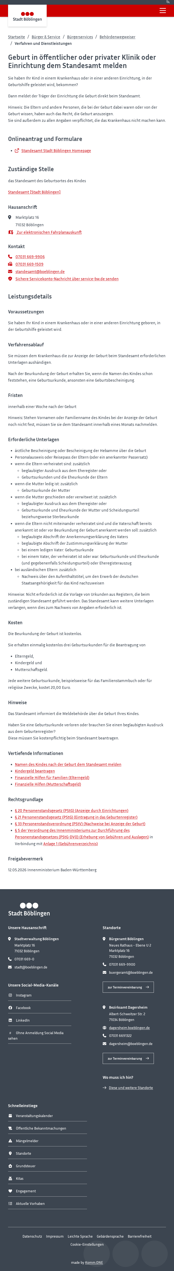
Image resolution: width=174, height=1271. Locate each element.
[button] (163, 10)
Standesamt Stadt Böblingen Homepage (56, 150)
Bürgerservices (80, 36)
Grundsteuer (25, 1166)
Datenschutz (32, 1236)
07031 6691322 (120, 1036)
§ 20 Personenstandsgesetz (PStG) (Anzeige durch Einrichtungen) (71, 810)
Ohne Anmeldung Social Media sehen (35, 1035)
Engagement (26, 1191)
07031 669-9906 (30, 256)
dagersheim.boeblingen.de (129, 1028)
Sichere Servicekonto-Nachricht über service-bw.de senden (67, 278)
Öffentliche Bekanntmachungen (41, 1128)
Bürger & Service (46, 36)
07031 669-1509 (29, 264)
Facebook (23, 1008)
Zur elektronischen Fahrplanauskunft (49, 232)
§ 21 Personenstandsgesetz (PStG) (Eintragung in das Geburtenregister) (76, 817)
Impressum (55, 1236)
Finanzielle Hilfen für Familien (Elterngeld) (52, 777)
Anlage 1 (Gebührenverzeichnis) (70, 843)
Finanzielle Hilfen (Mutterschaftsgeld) (48, 784)
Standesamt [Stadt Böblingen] (34, 191)
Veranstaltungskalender (34, 1116)
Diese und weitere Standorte (131, 1088)
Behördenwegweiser (117, 36)
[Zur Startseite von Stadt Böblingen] (27, 16)
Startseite (16, 36)
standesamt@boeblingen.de (40, 271)
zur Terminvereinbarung (125, 987)
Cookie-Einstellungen (87, 1244)
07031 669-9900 (122, 964)
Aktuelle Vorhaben (30, 1203)
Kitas (19, 1178)
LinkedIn (23, 1020)
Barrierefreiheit (140, 1236)
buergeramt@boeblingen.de (131, 972)
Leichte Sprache (80, 1236)
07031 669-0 (24, 959)
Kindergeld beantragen (35, 770)
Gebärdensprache (110, 1236)
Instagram (24, 995)
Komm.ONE (94, 1262)
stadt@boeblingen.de (30, 967)
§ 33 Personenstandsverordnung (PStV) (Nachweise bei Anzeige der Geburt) (80, 823)
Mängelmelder (27, 1141)
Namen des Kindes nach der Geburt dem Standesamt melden (68, 764)
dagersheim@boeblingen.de (131, 1044)
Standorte (23, 1153)
